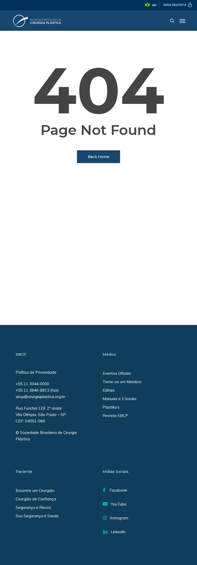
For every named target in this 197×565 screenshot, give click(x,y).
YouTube (117, 504)
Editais (109, 390)
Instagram (117, 518)
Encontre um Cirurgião (35, 490)
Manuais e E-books (119, 398)
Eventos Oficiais (117, 373)
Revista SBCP (115, 415)
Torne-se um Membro (122, 381)
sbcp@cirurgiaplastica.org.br (41, 396)
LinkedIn (116, 531)
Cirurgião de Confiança (36, 499)
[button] (182, 20)
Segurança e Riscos (33, 507)
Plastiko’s (111, 407)
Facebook (116, 490)
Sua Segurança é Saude (37, 515)
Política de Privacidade (36, 372)
